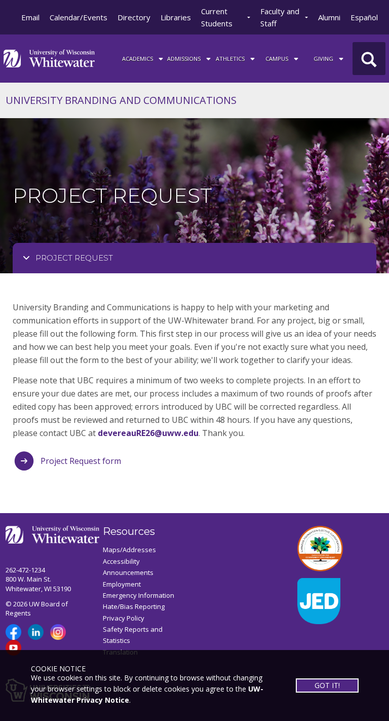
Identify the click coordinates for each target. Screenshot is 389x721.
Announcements (128, 572)
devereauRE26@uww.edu (148, 433)
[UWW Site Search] (369, 58)
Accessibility (121, 561)
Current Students (216, 17)
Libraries (176, 17)
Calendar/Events (78, 17)
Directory (134, 17)
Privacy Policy (123, 618)
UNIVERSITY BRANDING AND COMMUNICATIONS (121, 100)
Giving (324, 58)
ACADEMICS (138, 58)
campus (277, 58)
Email (30, 17)
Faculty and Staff (279, 17)
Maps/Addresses (129, 549)
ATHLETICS (231, 58)
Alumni (329, 17)
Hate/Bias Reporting (134, 606)
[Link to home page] (49, 57)
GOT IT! (327, 685)
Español (364, 17)
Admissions (184, 58)
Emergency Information (138, 595)
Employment (122, 584)
